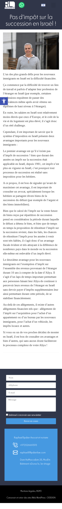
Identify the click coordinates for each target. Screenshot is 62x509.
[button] (53, 5)
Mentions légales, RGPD (31, 490)
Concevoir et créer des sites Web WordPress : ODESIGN (31, 497)
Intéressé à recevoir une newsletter (25, 415)
